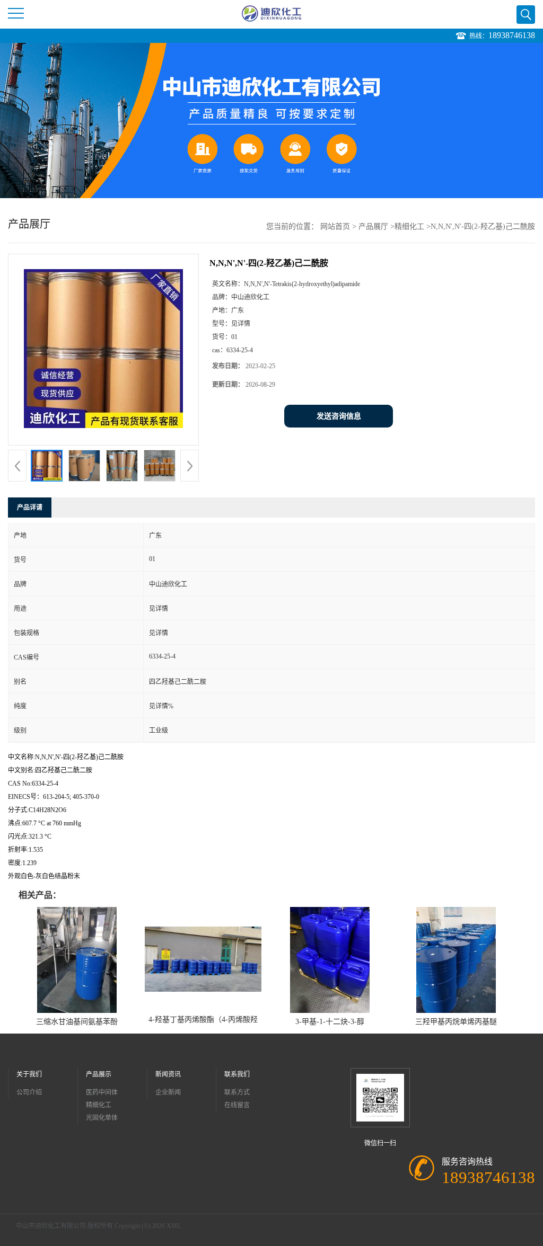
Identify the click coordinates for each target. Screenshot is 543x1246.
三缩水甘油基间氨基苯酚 (77, 1022)
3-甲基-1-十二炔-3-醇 (329, 1022)
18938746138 (511, 35)
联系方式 (237, 1092)
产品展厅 (373, 226)
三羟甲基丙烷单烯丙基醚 (456, 1022)
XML (174, 1226)
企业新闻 (168, 1092)
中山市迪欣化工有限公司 (51, 1226)
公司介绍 (29, 1092)
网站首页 (335, 226)
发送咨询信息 (339, 416)
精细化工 (409, 226)
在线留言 (237, 1105)
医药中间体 (102, 1092)
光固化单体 (102, 1118)
